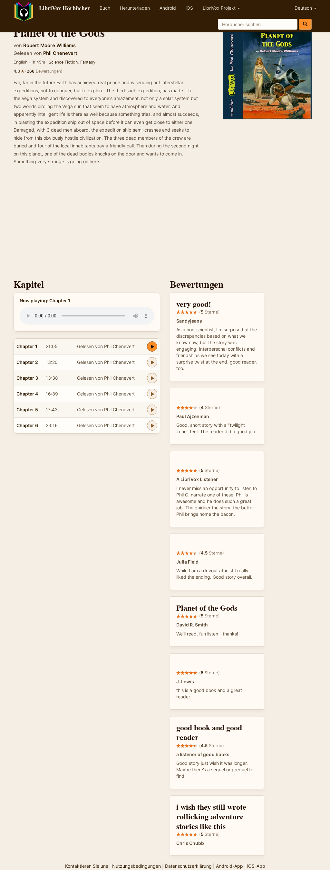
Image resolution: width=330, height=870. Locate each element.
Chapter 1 (26, 346)
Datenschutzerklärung (188, 866)
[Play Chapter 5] (152, 410)
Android (168, 8)
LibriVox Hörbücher (64, 8)
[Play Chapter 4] (152, 394)
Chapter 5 (27, 409)
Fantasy (87, 62)
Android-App (229, 866)
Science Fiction (63, 62)
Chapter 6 (27, 425)
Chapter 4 (27, 393)
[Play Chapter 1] (152, 346)
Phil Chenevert (60, 53)
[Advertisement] (165, 224)
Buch (105, 8)
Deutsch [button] (304, 8)
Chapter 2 (27, 362)
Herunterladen (135, 8)
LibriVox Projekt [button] (220, 8)
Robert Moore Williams (49, 45)
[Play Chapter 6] (152, 425)
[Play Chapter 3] (152, 378)
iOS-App (256, 866)
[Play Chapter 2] (152, 362)
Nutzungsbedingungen (136, 866)
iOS (189, 8)
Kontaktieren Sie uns (86, 866)
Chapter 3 (27, 378)
